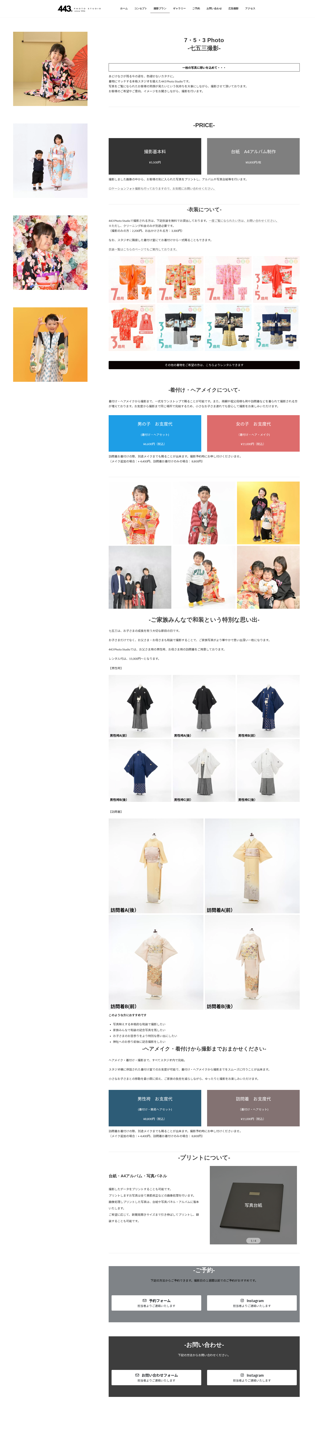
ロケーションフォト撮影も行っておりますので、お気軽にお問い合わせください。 (162, 188)
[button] (204, 365)
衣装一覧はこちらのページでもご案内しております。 (143, 249)
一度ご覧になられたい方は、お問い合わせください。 (244, 220)
